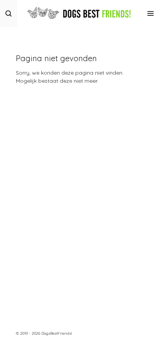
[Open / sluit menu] (150, 13)
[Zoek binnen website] (8, 13)
